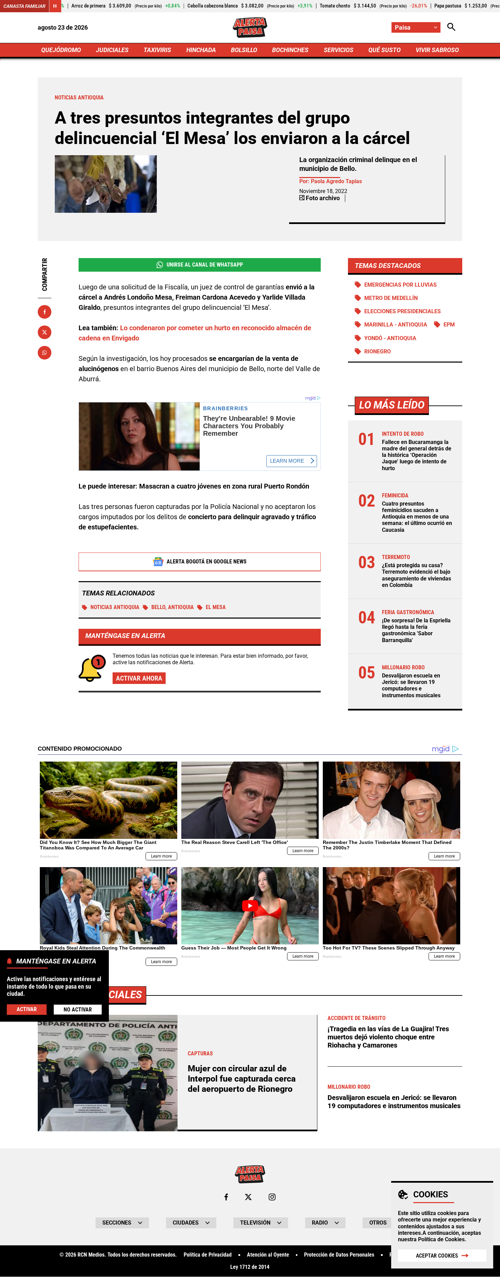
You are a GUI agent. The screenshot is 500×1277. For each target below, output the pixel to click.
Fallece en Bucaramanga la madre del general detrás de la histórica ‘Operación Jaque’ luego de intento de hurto (416, 455)
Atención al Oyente (268, 1255)
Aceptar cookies (437, 1255)
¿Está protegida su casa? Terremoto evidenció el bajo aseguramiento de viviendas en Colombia (416, 575)
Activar (27, 1009)
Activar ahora (139, 678)
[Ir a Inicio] (250, 27)
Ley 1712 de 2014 (249, 1267)
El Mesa (216, 607)
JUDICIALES (112, 49)
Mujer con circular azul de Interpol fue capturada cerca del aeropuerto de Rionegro (242, 1079)
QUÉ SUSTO (384, 49)
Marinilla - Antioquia (395, 324)
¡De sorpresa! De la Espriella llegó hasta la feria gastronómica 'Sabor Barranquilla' (416, 630)
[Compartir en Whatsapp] (44, 353)
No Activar (78, 1009)
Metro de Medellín (391, 298)
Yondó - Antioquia (390, 338)
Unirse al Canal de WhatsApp (205, 264)
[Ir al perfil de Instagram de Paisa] (272, 1197)
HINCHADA (201, 49)
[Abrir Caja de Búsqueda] (451, 27)
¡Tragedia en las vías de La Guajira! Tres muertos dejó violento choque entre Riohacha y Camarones (388, 1037)
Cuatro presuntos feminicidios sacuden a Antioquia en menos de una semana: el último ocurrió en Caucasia (417, 516)
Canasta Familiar (24, 6)
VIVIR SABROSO (437, 49)
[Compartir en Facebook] (44, 312)
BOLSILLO (244, 49)
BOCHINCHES (290, 49)
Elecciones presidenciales (402, 311)
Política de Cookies (441, 1239)
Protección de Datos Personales (339, 1255)
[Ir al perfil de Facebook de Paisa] (226, 1197)
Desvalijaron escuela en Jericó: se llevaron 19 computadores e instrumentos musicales (411, 685)
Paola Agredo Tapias (336, 181)
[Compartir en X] (44, 332)
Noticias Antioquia (114, 607)
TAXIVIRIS (157, 49)
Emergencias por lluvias (400, 285)
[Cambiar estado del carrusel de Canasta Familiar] (55, 6)
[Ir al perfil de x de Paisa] (248, 1197)
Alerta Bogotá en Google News (207, 561)
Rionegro (377, 351)
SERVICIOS (338, 49)
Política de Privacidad (208, 1255)
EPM (449, 324)
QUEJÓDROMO (61, 49)
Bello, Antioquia (172, 607)
